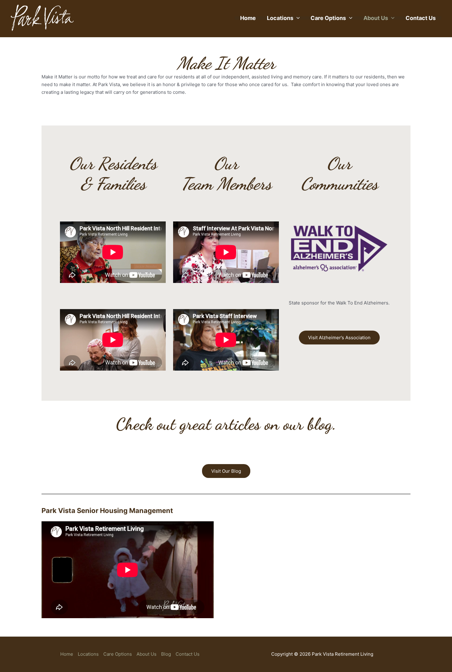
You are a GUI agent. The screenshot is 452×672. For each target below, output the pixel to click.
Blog (166, 654)
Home (248, 18)
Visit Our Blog (226, 471)
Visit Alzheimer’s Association (339, 337)
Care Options (328, 18)
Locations (280, 18)
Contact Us (421, 18)
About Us (375, 18)
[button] (296, 18)
